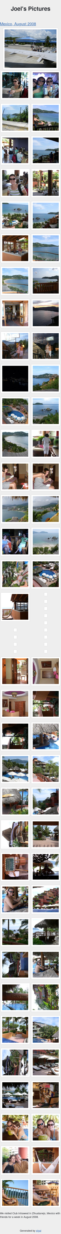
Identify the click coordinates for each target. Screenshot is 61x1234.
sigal (38, 1230)
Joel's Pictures (30, 8)
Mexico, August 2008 (18, 23)
